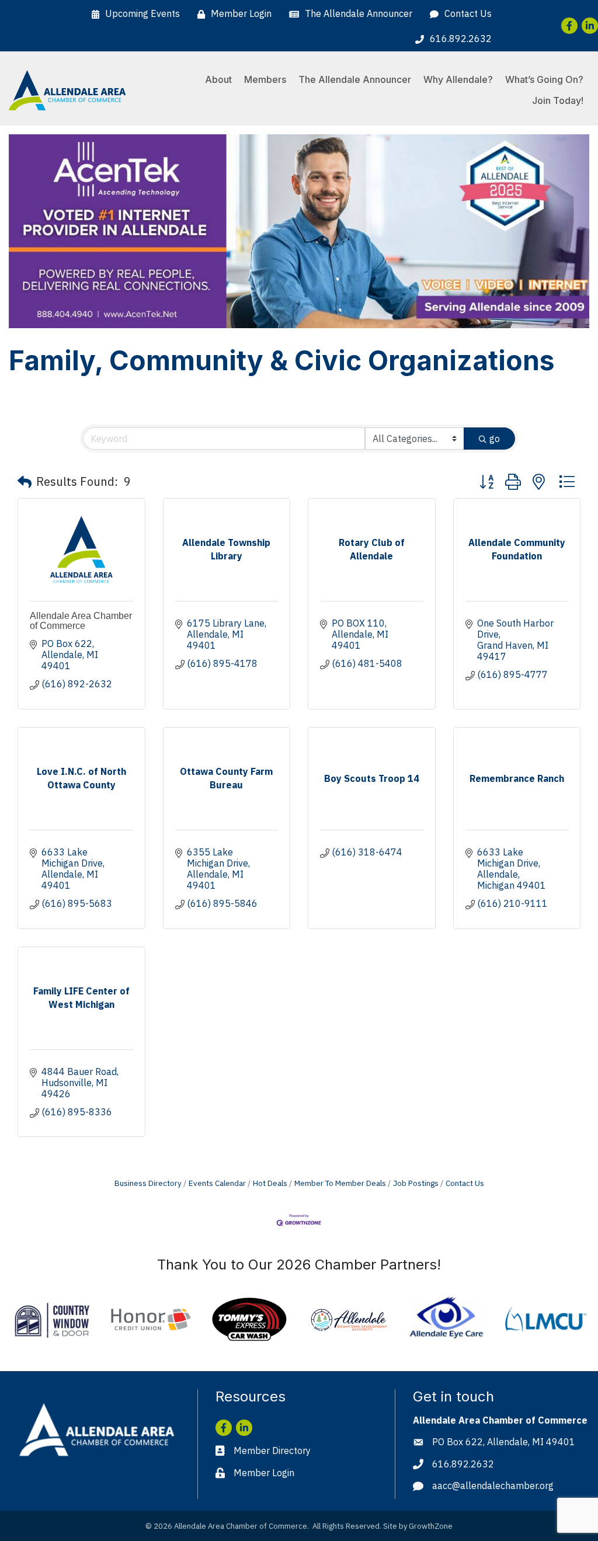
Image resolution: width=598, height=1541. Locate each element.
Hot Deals (270, 1183)
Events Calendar (217, 1183)
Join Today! (557, 100)
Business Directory (148, 1183)
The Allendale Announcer (354, 79)
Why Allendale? (458, 79)
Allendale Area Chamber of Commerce (81, 621)
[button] (25, 481)
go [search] (494, 438)
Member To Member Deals (340, 1183)
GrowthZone (431, 1526)
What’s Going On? (544, 79)
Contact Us (465, 1183)
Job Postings (416, 1183)
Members (265, 79)
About (218, 79)
